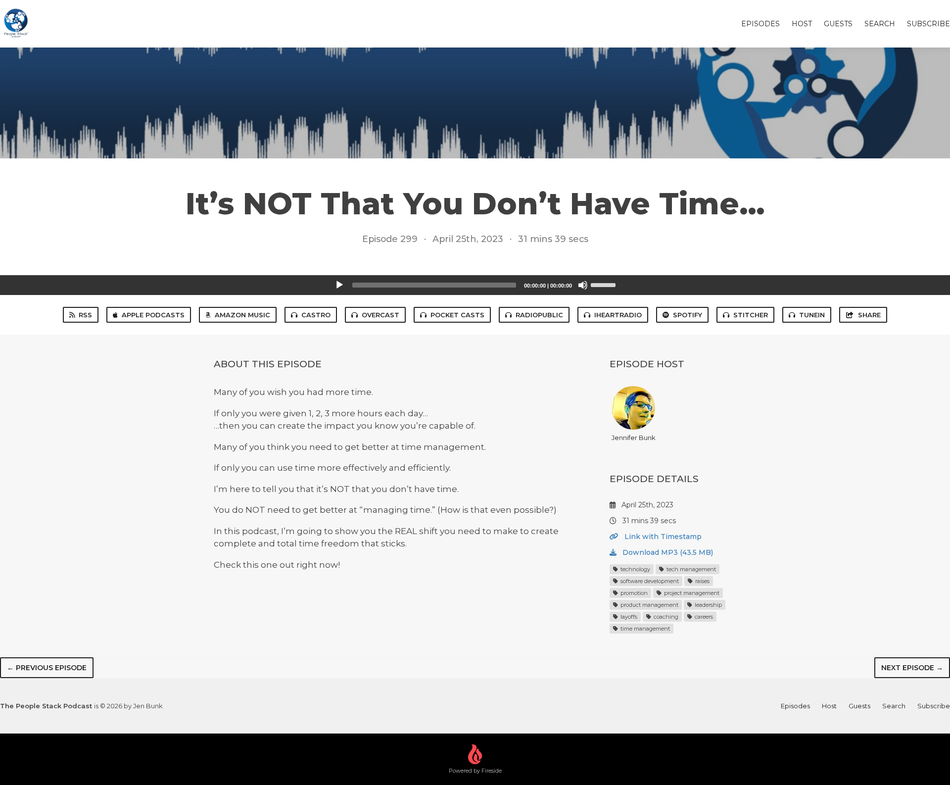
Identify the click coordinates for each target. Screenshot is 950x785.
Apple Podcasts (153, 315)
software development (649, 581)
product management (648, 604)
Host (802, 23)
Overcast (380, 315)
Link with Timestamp (662, 536)
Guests (838, 23)
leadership (707, 604)
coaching (665, 616)
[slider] (604, 284)
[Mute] (583, 285)
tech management (690, 569)
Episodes (760, 23)
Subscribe (928, 23)
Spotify (687, 315)
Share (869, 315)
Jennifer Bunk (634, 438)
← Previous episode (47, 667)
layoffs (628, 616)
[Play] (339, 285)
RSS (85, 315)
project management (691, 592)
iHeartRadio (618, 315)
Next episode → (912, 667)
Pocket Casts (457, 315)
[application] (475, 285)
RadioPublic (539, 315)
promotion (633, 592)
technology (634, 569)
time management (644, 628)
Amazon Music (242, 315)
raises (702, 581)
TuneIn (812, 315)
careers (703, 616)
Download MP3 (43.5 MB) (666, 552)
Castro (316, 315)
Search (879, 23)
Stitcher (750, 315)
